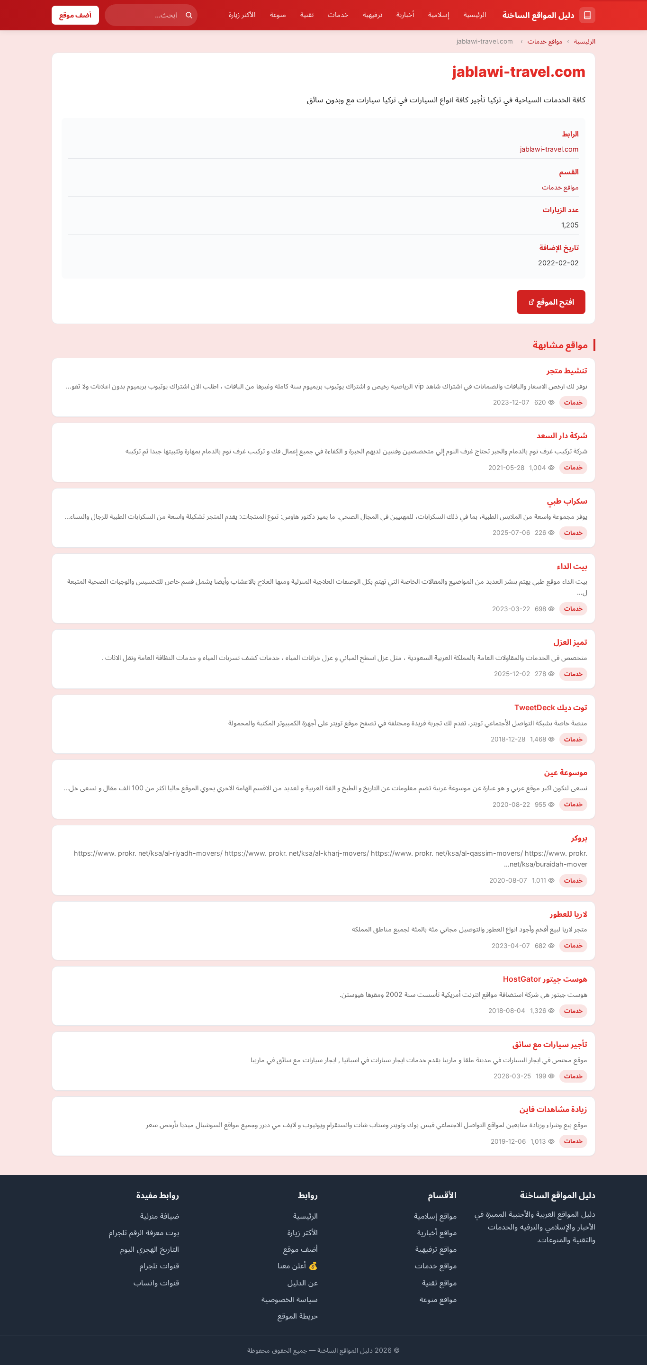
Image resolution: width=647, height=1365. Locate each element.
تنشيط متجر (567, 370)
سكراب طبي (567, 501)
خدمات (338, 14)
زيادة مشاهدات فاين (553, 1109)
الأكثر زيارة (242, 14)
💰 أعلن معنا (298, 1265)
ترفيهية (372, 14)
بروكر (579, 837)
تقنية (307, 14)
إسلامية (438, 14)
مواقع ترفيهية (436, 1249)
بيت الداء (572, 566)
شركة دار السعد (562, 435)
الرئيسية (475, 14)
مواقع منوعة (438, 1299)
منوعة (278, 14)
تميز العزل (570, 642)
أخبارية (405, 14)
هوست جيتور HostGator (545, 979)
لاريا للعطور (568, 914)
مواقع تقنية (439, 1282)
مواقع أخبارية (437, 1232)
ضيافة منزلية (159, 1215)
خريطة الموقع (298, 1315)
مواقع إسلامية (435, 1215)
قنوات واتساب (156, 1282)
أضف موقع (75, 15)
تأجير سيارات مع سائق (549, 1044)
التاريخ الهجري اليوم (149, 1249)
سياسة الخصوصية (289, 1299)
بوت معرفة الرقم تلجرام (144, 1232)
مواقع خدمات (545, 41)
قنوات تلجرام (159, 1265)
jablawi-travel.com (549, 149)
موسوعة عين (565, 772)
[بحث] (189, 15)
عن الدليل (303, 1282)
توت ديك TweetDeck (550, 707)
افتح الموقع (554, 302)
